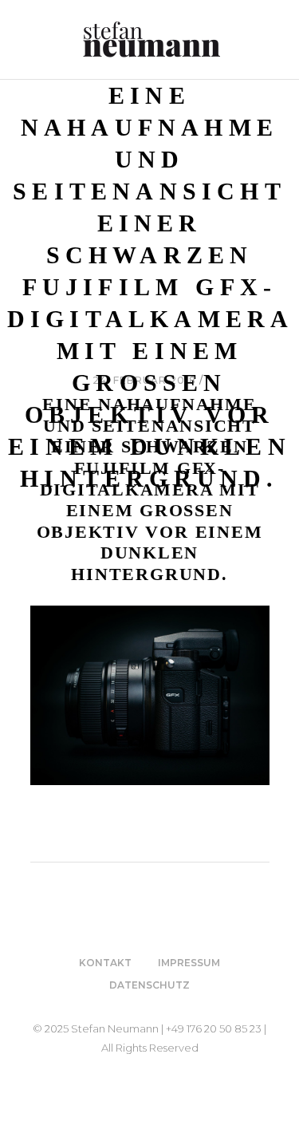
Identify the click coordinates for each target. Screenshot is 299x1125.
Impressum (189, 963)
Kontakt (105, 963)
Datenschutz (149, 985)
